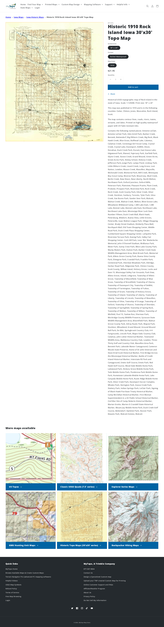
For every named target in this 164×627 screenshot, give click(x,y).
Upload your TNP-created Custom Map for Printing (105, 581)
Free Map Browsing (13, 596)
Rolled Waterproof (118, 57)
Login (8, 600)
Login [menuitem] (37, 7)
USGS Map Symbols (13, 585)
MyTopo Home (12, 569)
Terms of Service (12, 592)
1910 (112, 65)
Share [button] (112, 94)
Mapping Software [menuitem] (92, 4)
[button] (147, 6)
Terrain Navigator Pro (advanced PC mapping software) (28, 577)
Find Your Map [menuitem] (34, 4)
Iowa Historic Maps (35, 17)
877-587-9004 (89, 569)
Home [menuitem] (23, 4)
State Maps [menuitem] (25, 7)
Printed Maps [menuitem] (51, 4)
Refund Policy (11, 589)
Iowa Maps (19, 17)
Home (8, 17)
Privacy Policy (89, 596)
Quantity (111, 75)
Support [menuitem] (108, 4)
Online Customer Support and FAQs (98, 585)
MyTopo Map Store (84, 622)
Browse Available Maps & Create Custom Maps (25, 573)
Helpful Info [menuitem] (122, 4)
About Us (87, 592)
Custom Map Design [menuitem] (71, 4)
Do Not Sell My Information (95, 600)
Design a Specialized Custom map (97, 577)
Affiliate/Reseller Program (94, 589)
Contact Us (88, 573)
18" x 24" (114, 48)
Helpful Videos (12, 581)
